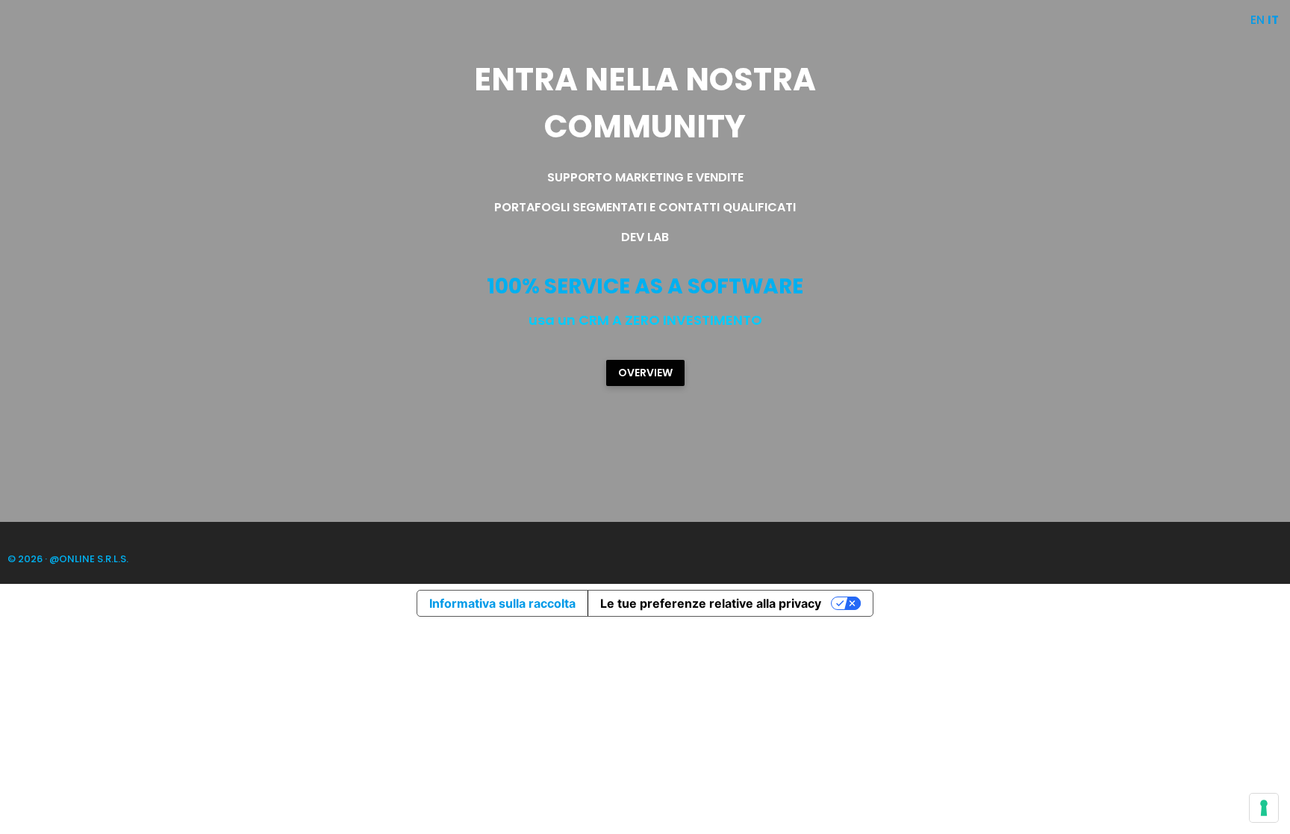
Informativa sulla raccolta (502, 603)
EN (1257, 20)
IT (1273, 20)
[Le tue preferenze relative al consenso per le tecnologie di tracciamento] (1264, 808)
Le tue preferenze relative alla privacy (710, 603)
